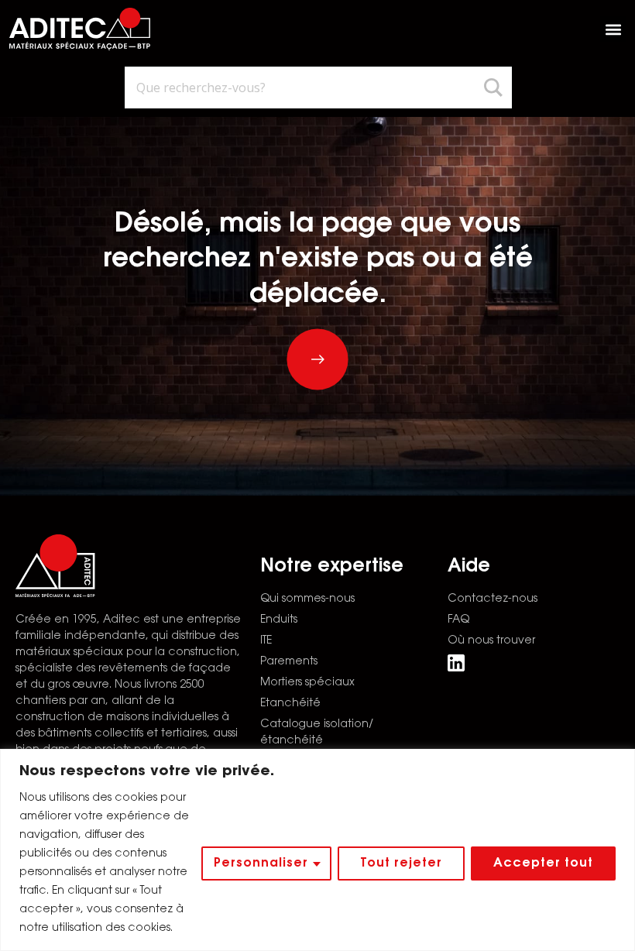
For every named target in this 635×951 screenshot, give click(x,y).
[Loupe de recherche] (496, 87)
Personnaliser (261, 863)
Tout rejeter (401, 863)
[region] (317, 850)
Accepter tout (543, 863)
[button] (613, 29)
